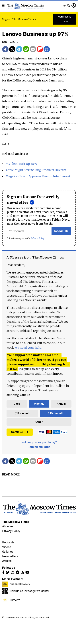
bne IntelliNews (20, 584)
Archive (7, 561)
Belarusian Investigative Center (29, 591)
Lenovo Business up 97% (35, 34)
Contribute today (64, 19)
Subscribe (61, 231)
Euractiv (15, 600)
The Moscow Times (15, 522)
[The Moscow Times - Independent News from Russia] (25, 5)
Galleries (7, 551)
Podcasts (8, 542)
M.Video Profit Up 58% (21, 163)
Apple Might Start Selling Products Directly (36, 170)
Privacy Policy (37, 238)
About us (7, 526)
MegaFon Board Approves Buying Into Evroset (38, 176)
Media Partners (13, 579)
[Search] (68, 5)
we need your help (28, 347)
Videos (6, 547)
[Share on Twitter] (12, 49)
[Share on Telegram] (19, 49)
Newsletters (10, 556)
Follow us (8, 567)
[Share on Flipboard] (40, 49)
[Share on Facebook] (5, 49)
